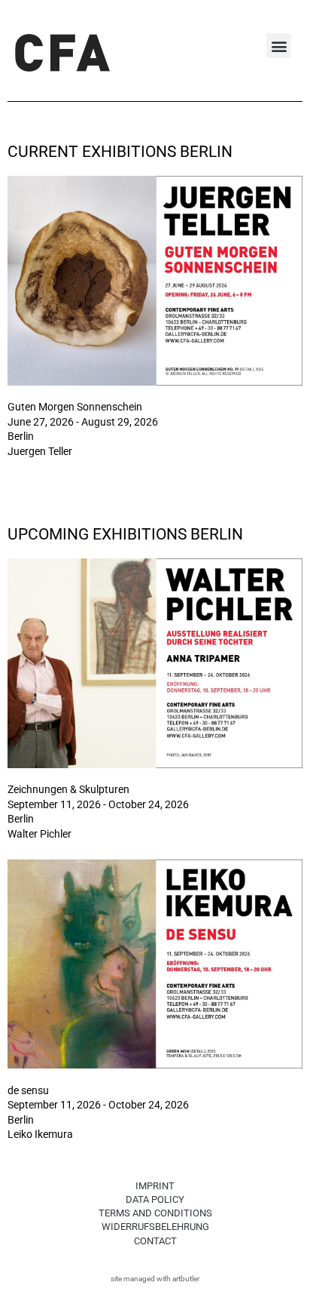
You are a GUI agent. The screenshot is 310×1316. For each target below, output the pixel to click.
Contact (155, 1241)
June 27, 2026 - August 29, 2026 (83, 422)
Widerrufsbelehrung (155, 1226)
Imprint (155, 1185)
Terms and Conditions (155, 1213)
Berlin (21, 436)
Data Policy (155, 1199)
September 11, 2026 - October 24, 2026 (98, 804)
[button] (278, 45)
